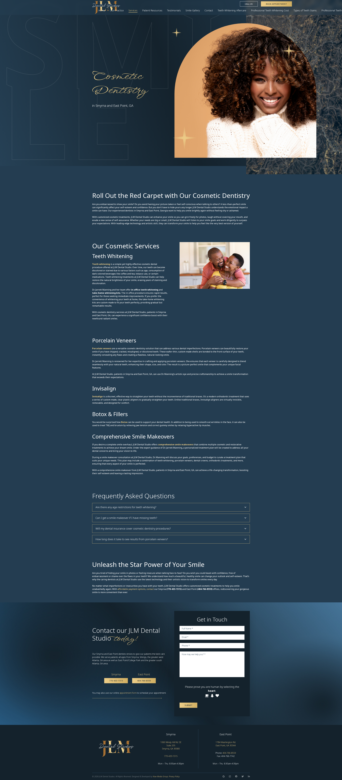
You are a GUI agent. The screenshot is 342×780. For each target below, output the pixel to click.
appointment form (128, 692)
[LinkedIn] (249, 776)
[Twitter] (243, 776)
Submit (188, 705)
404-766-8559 (229, 752)
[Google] (224, 776)
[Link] (116, 749)
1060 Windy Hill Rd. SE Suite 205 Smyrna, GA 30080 (170, 745)
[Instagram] (230, 776)
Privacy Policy (174, 776)
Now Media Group (160, 776)
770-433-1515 (171, 756)
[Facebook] (236, 776)
